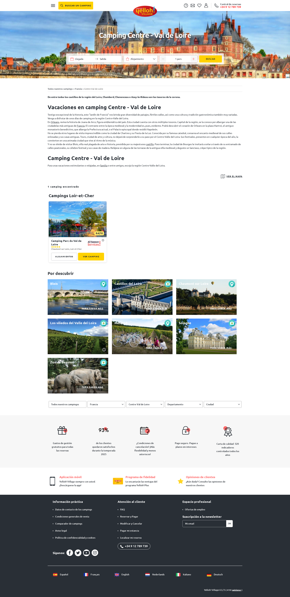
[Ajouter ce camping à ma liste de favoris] (102, 206)
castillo (150, 144)
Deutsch (218, 574)
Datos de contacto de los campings (73, 509)
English (125, 574)
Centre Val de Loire (139, 404)
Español (63, 574)
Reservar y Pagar (129, 516)
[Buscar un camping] (75, 5)
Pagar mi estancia (129, 530)
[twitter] (78, 552)
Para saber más (92, 308)
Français (95, 574)
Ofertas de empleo (195, 509)
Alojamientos (64, 256)
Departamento (175, 404)
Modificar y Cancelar (131, 523)
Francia (81, 125)
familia (103, 165)
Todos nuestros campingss (65, 404)
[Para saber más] (78, 297)
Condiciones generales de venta (72, 516)
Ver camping (91, 256)
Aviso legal (61, 530)
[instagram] (94, 552)
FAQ (122, 509)
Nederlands (158, 574)
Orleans (55, 122)
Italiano (186, 574)
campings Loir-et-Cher (71, 195)
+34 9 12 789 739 (136, 546)
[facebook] (69, 552)
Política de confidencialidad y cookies (75, 537)
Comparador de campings (68, 523)
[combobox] (140, 58)
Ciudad (210, 404)
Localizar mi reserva (130, 537)
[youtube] (86, 552)
